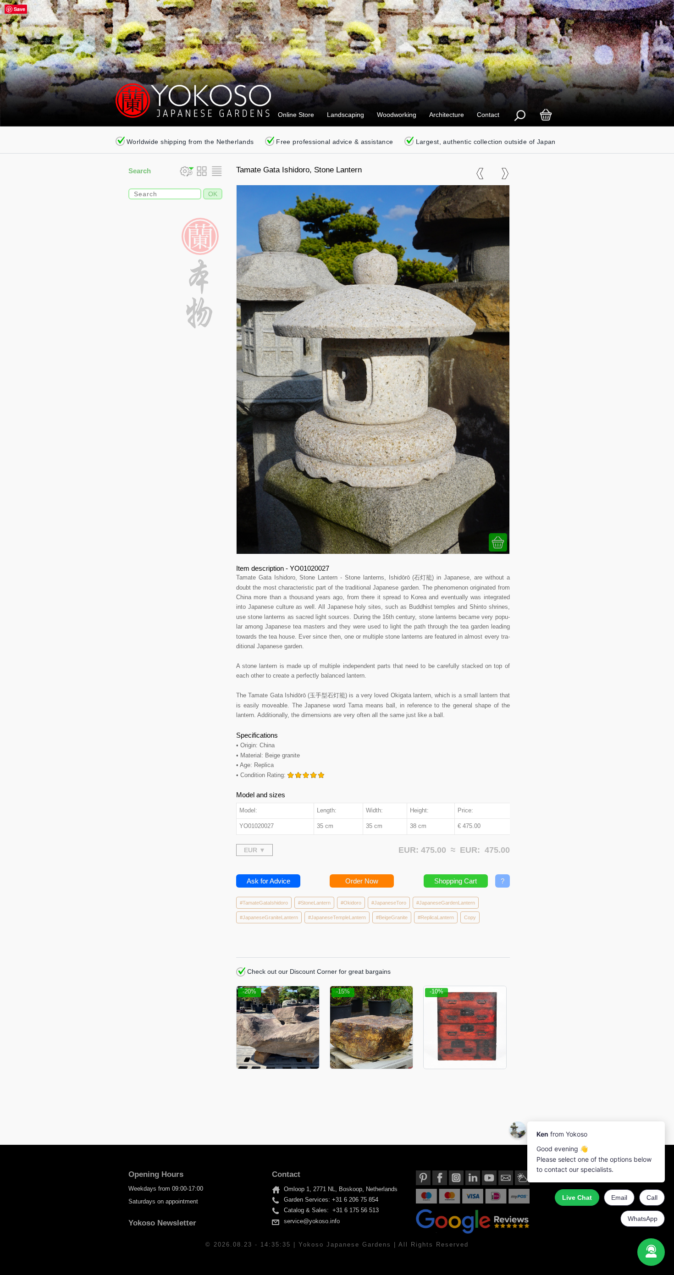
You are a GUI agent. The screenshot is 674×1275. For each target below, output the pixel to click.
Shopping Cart (455, 881)
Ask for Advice (268, 881)
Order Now (361, 881)
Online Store (296, 114)
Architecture (446, 114)
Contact (488, 114)
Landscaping (345, 114)
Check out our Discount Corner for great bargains (318, 971)
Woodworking (396, 114)
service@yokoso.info (312, 1221)
